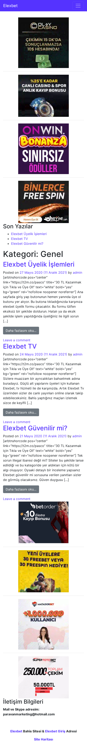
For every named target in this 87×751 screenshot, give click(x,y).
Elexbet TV (19, 239)
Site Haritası (43, 739)
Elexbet (10, 5)
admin (77, 272)
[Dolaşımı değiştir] (78, 6)
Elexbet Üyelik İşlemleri (29, 234)
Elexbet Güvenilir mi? (27, 243)
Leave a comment (16, 340)
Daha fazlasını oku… (22, 330)
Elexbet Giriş (55, 731)
